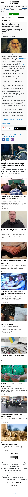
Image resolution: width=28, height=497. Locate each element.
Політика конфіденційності (14, 482)
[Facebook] (3, 139)
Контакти (14, 489)
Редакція (14, 485)
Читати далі (14, 453)
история (4, 136)
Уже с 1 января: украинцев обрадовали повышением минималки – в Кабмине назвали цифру (13, 19)
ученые (19, 134)
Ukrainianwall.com (16, 493)
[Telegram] (7, 139)
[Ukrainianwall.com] (14, 2)
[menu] (2, 2)
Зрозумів (14, 14)
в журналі (21, 64)
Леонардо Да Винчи (10, 134)
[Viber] (12, 139)
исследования (12, 136)
